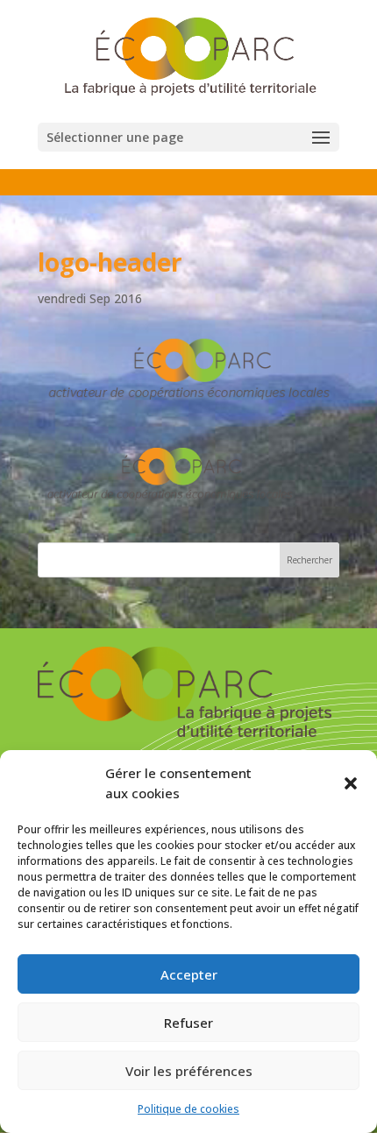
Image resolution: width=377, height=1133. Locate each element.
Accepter (188, 974)
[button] (350, 783)
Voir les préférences (189, 1071)
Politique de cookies (188, 1108)
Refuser (188, 1022)
